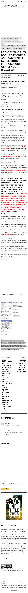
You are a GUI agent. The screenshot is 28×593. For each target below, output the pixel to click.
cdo (11, 38)
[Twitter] (21, 1)
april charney (13, 340)
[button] (25, 1)
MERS (3, 43)
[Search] (3, 1)
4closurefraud (5, 340)
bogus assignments (21, 342)
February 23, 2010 (5, 77)
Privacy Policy (17, 588)
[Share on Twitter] (21, 76)
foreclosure (14, 40)
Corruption (17, 38)
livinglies (23, 345)
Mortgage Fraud (6, 48)
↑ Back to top (14, 590)
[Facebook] (18, 1)
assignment (21, 340)
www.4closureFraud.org (6, 260)
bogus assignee (12, 342)
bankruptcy (5, 38)
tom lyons (4, 349)
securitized (20, 348)
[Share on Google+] (23, 76)
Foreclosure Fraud (7, 41)
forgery (14, 345)
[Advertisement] (14, 22)
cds (5, 343)
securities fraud (18, 48)
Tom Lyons (5, 112)
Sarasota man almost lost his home (14, 119)
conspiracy (9, 343)
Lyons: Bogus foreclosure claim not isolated (11, 109)
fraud (18, 345)
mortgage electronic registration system (14, 46)
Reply (18, 425)
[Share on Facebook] (18, 76)
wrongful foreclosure (13, 349)
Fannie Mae (5, 40)
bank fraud (4, 342)
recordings (14, 348)
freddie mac (19, 41)
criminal (15, 343)
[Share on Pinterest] (26, 76)
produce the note (5, 348)
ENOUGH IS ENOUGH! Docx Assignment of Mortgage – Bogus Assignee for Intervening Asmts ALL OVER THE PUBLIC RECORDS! (13, 95)
